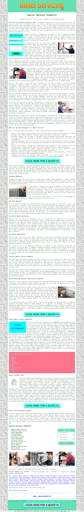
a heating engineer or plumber (23, 198)
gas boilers (58, 55)
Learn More (63, 511)
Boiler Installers (64, 475)
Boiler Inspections (24, 477)
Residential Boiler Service (36, 483)
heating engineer (31, 80)
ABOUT (63, 11)
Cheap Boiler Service (64, 477)
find (13, 413)
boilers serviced (24, 27)
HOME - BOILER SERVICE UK (42, 496)
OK (68, 511)
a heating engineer (67, 339)
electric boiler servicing (41, 390)
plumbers (13, 86)
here (10, 422)
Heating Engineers (64, 482)
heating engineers (41, 115)
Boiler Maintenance (51, 475)
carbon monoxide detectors (57, 281)
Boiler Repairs (51, 477)
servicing (33, 34)
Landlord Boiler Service (20, 475)
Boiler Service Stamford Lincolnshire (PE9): (23, 22)
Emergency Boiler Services (45, 479)
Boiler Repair (24, 480)
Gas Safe (54, 87)
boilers (23, 61)
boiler (33, 24)
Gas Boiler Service (21, 482)
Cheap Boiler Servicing (54, 480)
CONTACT (66, 11)
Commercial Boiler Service (28, 479)
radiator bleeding (55, 179)
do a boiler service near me (36, 327)
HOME (55, 11)
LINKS (59, 11)
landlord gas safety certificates (35, 395)
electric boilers (50, 271)
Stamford (37, 165)
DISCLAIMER (72, 11)
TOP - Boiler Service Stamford (18, 490)
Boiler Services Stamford (20, 426)
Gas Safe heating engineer (59, 93)
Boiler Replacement (64, 483)
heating (37, 398)
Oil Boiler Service (61, 479)
